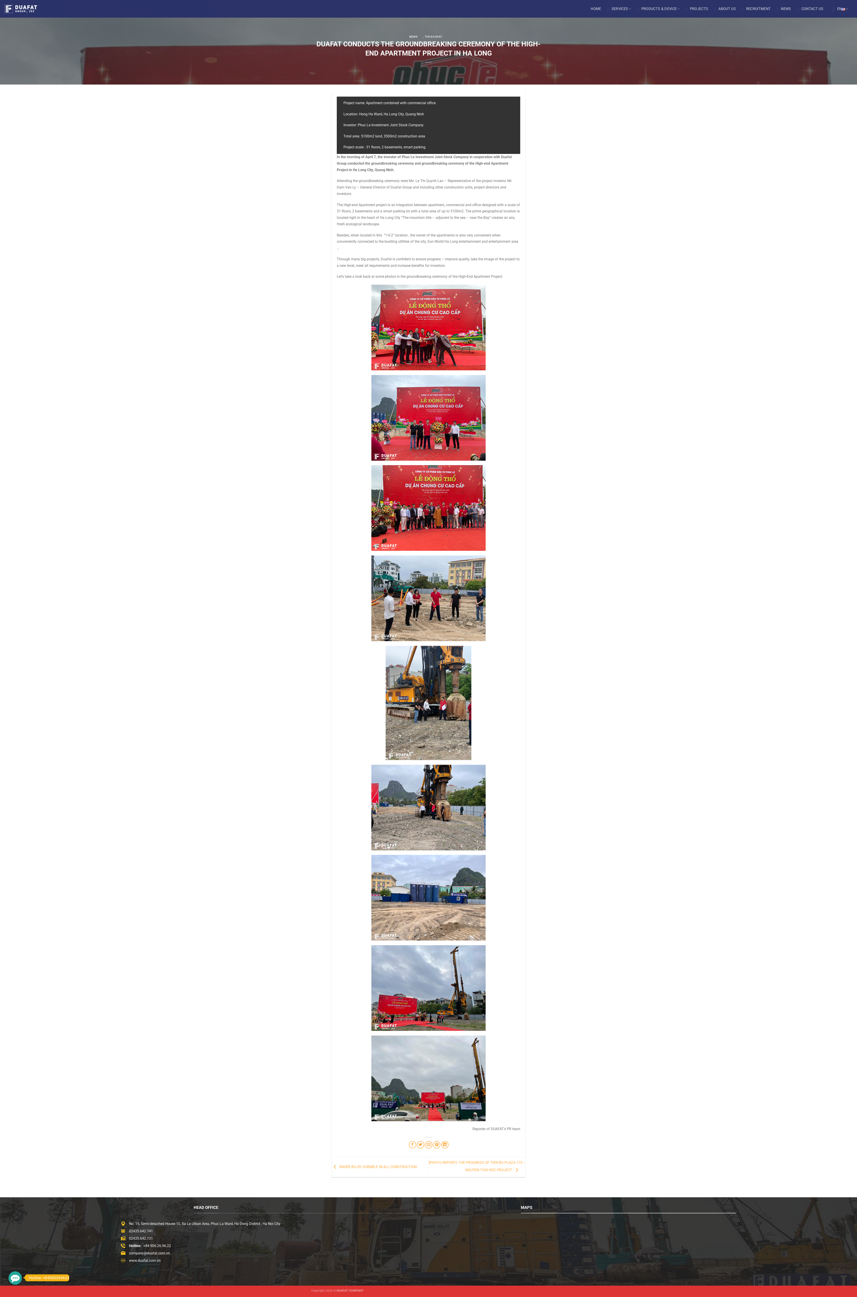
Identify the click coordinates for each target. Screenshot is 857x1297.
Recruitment (758, 9)
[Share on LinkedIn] (445, 1144)
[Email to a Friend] (428, 1144)
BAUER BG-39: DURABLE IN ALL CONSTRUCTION (378, 1167)
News (786, 9)
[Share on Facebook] (412, 1144)
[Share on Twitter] (420, 1144)
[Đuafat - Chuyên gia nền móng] (25, 8)
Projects (699, 9)
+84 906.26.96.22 (157, 1246)
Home (596, 9)
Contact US (812, 9)
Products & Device (659, 9)
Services (620, 9)
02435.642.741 (141, 1231)
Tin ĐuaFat (433, 36)
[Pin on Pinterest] (436, 1144)
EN (839, 9)
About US (727, 9)
